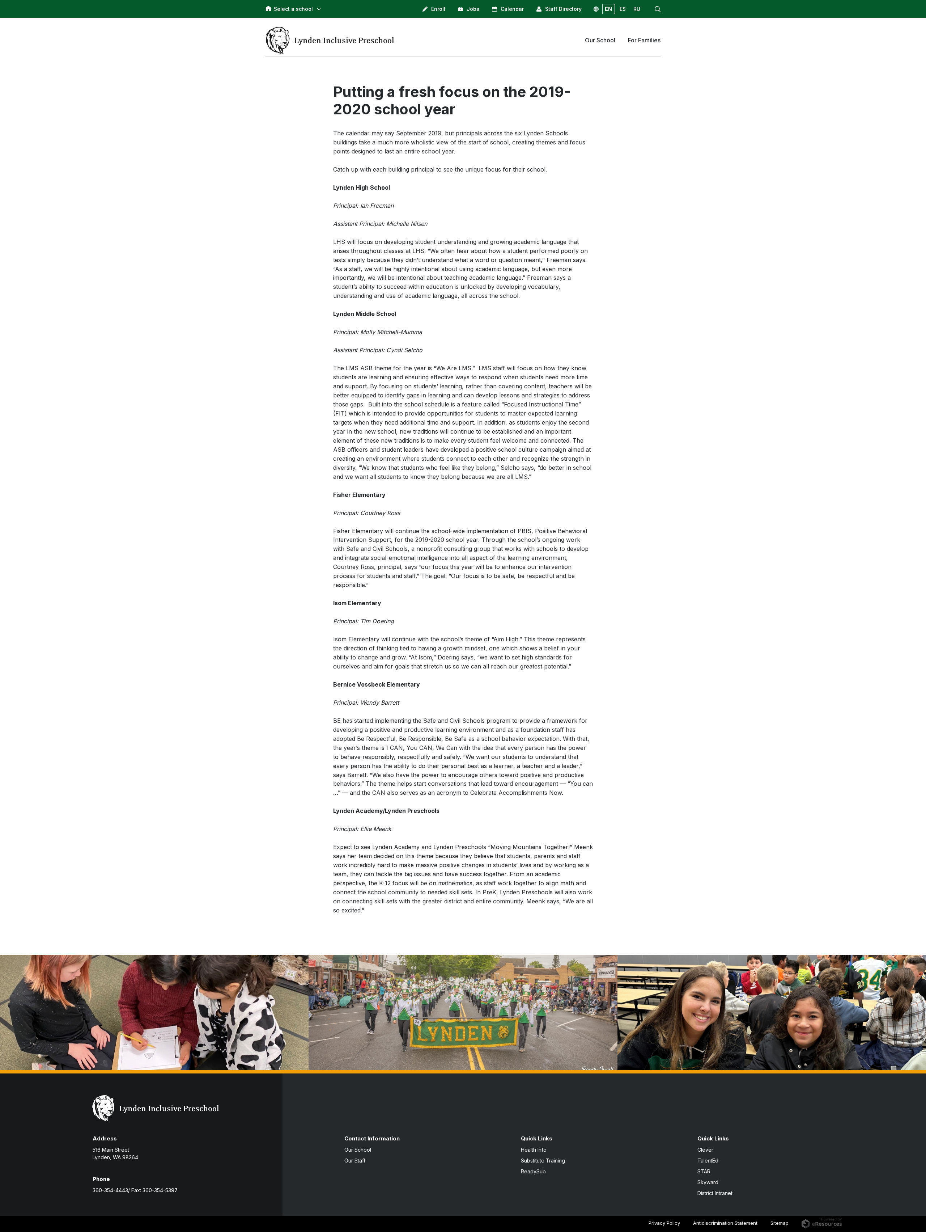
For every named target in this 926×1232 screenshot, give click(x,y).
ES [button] (623, 9)
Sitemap (779, 1223)
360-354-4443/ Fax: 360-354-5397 (135, 1190)
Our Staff (354, 1160)
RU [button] (636, 9)
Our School (357, 1150)
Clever (705, 1150)
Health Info (534, 1150)
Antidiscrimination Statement (725, 1223)
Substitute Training (543, 1160)
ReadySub (533, 1171)
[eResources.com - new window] (822, 1222)
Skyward (707, 1182)
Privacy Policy (664, 1223)
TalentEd (707, 1160)
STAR (703, 1171)
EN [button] (608, 9)
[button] (657, 9)
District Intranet (714, 1193)
